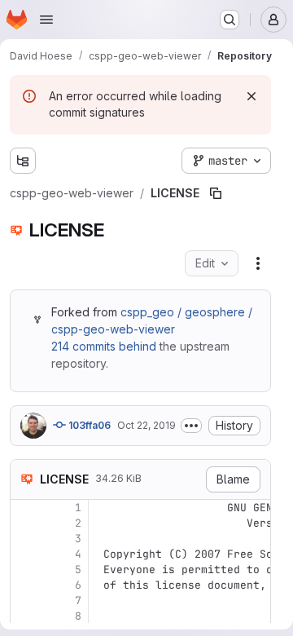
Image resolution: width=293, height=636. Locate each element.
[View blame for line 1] (24, 507)
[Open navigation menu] (46, 20)
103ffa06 (88, 425)
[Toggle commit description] (191, 425)
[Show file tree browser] (23, 161)
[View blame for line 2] (24, 523)
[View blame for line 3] (24, 538)
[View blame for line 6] (24, 585)
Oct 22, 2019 (146, 425)
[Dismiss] (251, 96)
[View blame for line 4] (24, 554)
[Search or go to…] (229, 19)
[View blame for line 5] (24, 569)
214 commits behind (103, 346)
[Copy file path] (216, 193)
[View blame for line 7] (24, 600)
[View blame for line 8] (24, 616)
